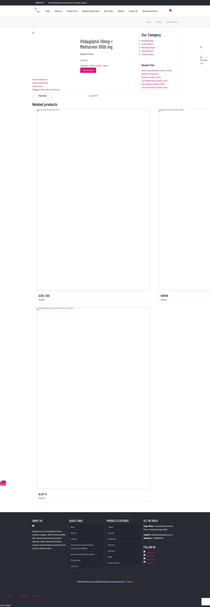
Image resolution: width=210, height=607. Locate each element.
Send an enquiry (88, 70)
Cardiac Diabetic (147, 44)
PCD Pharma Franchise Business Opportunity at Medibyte (82, 546)
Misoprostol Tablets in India (151, 77)
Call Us (9, 596)
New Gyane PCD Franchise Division (83, 554)
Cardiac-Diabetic (114, 563)
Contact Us (75, 566)
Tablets (159, 22)
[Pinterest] (173, 3)
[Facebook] (166, 3)
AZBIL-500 (44, 295)
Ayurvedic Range (147, 51)
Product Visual (37, 86)
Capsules (111, 533)
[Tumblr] (176, 3)
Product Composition (39, 79)
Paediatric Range (148, 54)
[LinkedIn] (170, 3)
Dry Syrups (111, 545)
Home (149, 22)
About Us (74, 533)
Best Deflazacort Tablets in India (153, 84)
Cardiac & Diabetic (95, 65)
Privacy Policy (76, 560)
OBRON (164, 295)
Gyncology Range (147, 40)
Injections (111, 551)
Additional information (40, 83)
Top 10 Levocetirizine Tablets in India (155, 87)
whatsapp (23, 596)
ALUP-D (43, 494)
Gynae (110, 557)
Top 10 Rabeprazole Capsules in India (154, 80)
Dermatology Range (148, 47)
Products (74, 539)
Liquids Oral (112, 539)
